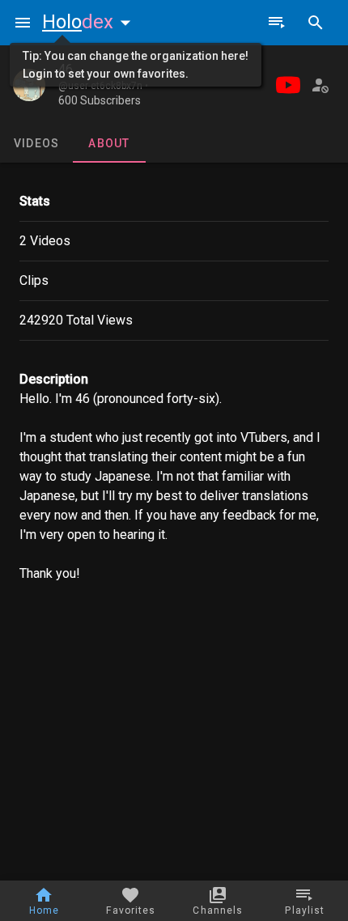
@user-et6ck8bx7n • (103, 85)
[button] (90, 22)
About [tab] (108, 143)
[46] (29, 85)
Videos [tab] (37, 143)
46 (65, 69)
